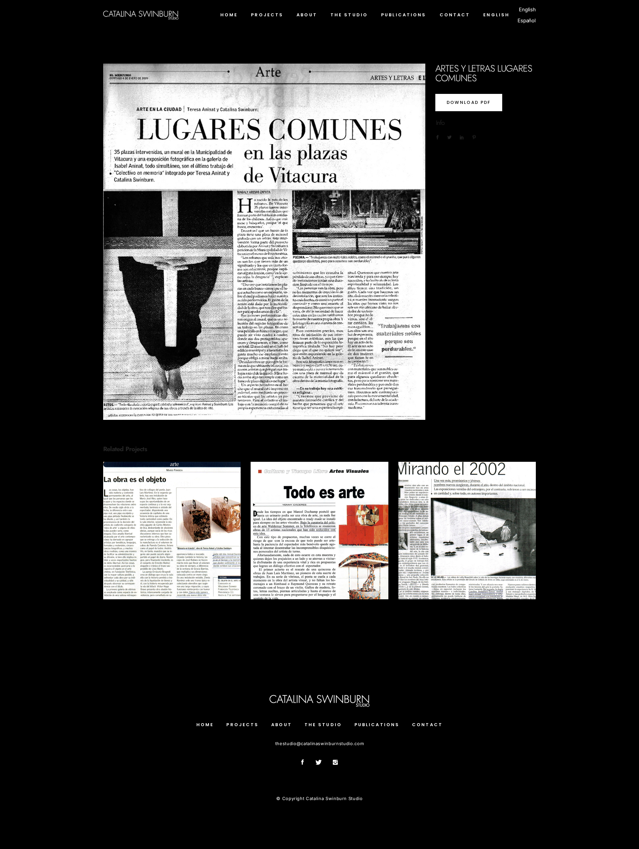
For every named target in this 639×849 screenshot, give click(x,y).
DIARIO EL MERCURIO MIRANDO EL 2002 (467, 526)
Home (205, 724)
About (281, 724)
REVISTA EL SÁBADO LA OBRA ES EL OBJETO (172, 526)
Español (527, 20)
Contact (427, 724)
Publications (171, 542)
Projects (242, 724)
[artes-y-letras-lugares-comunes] (264, 242)
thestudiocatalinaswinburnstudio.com (319, 743)
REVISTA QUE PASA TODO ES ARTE (319, 526)
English (527, 9)
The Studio (323, 724)
